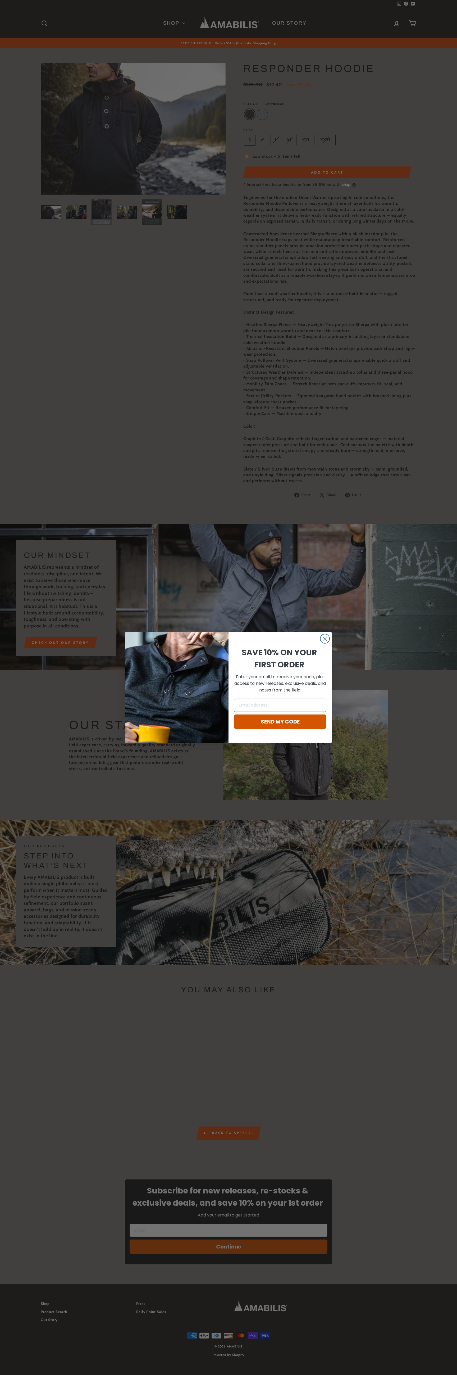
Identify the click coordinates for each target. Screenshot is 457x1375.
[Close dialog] (325, 638)
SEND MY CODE (280, 721)
